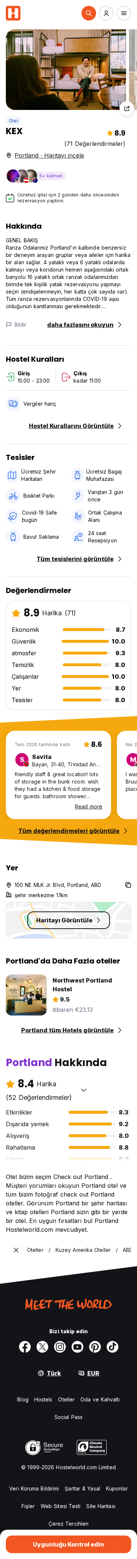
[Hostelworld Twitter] (42, 1347)
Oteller (66, 1399)
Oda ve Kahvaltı (100, 1399)
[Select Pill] (88, 13)
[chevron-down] (83, 1090)
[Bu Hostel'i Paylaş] (126, 108)
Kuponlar (117, 1488)
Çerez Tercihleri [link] (69, 1524)
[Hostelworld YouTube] (77, 1347)
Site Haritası (100, 1506)
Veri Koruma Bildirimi (34, 1488)
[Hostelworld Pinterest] (95, 1347)
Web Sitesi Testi (61, 1506)
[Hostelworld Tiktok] (112, 1347)
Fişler (28, 1506)
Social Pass (68, 1417)
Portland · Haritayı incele (49, 155)
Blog (22, 1399)
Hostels (43, 1399)
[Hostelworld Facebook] (25, 1347)
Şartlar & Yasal (82, 1488)
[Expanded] (16, 1250)
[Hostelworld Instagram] (60, 1347)
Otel (13, 121)
